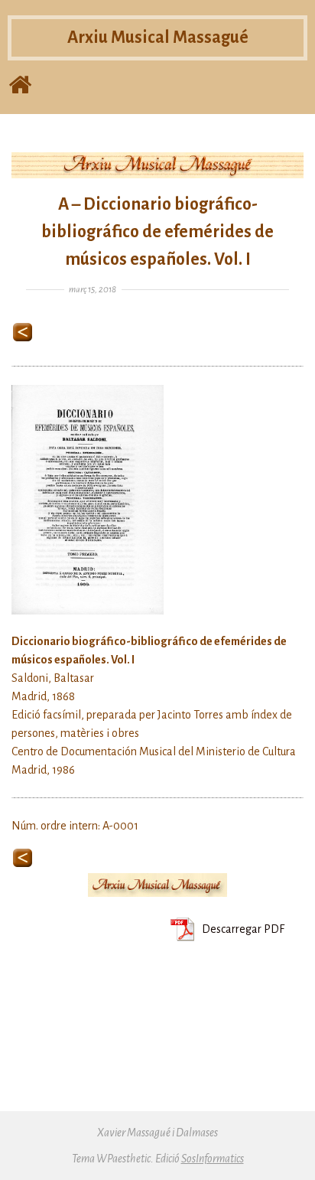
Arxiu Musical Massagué (157, 37)
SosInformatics (212, 1158)
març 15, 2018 (92, 290)
